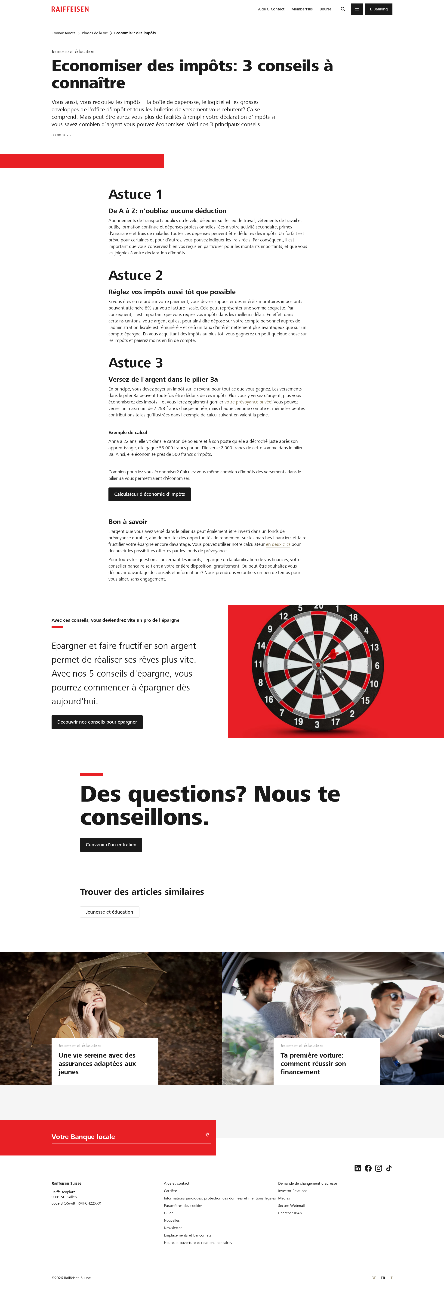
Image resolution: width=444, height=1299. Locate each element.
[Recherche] (343, 9)
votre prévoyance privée (248, 402)
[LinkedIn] (357, 1168)
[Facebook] (368, 1168)
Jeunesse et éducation (109, 912)
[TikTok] (388, 1168)
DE (374, 1278)
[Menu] (357, 9)
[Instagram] (378, 1168)
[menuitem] (271, 9)
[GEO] (207, 1134)
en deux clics (278, 544)
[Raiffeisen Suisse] (70, 9)
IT (391, 1278)
